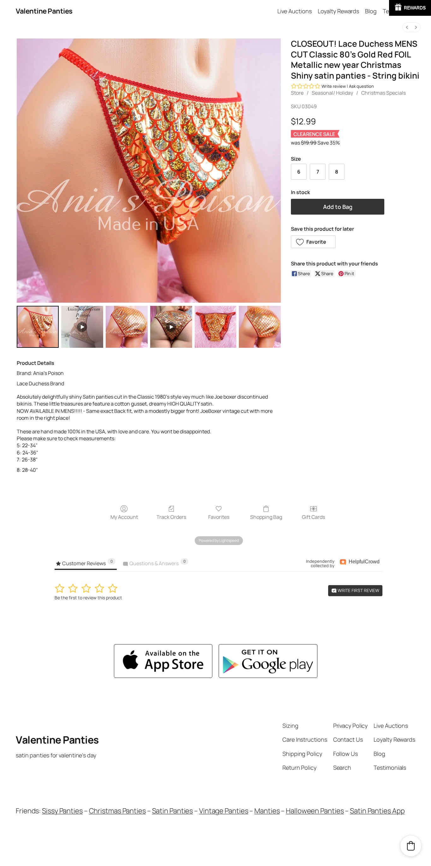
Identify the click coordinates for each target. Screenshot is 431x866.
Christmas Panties (117, 811)
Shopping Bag (266, 516)
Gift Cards (313, 516)
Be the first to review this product (88, 598)
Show (410, 8)
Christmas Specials (383, 92)
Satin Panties (172, 811)
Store (297, 92)
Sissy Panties (62, 811)
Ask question (361, 86)
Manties (267, 811)
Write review (334, 86)
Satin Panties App (377, 811)
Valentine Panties (44, 11)
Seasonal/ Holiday (332, 92)
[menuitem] (407, 27)
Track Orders (171, 516)
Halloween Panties (315, 811)
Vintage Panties (223, 811)
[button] (313, 241)
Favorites (218, 516)
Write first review (358, 590)
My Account (124, 516)
